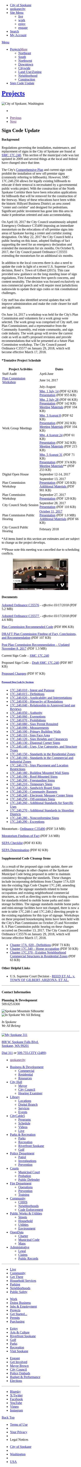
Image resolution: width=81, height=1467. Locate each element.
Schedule (24, 1123)
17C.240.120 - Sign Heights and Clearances (39, 739)
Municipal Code (28, 1239)
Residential (25, 1074)
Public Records (28, 1258)
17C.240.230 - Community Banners (33, 791)
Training (23, 1194)
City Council (26, 1089)
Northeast (24, 53)
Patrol (22, 1157)
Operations (25, 1187)
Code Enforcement (30, 1209)
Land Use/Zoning (30, 72)
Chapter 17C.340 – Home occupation (34, 948)
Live (21, 1131)
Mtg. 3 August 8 (50, 415)
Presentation (47, 395)
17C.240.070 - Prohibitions (28, 720)
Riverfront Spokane (31, 1146)
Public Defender (29, 1179)
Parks (22, 1138)
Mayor (22, 1086)
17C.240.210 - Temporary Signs (31, 784)
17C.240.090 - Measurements (29, 728)
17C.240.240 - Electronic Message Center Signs (41, 795)
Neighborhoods (28, 1206)
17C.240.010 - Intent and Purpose (32, 690)
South (22, 57)
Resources (25, 1078)
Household (25, 1221)
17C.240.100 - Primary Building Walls (35, 731)
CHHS (22, 1202)
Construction (26, 79)
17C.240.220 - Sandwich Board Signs (35, 788)
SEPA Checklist (12, 843)
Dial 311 (7, 1053)
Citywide (24, 68)
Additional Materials (53, 486)
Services (23, 1108)
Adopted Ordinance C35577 (21, 616)
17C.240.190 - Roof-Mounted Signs (34, 776)
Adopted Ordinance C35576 (20, 605)
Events (22, 1112)
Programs (24, 1119)
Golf (21, 1149)
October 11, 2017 (50, 511)
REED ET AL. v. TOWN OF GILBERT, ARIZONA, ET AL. (42, 978)
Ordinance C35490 (32, 829)
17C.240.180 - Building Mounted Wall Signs (39, 773)
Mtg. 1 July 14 (49, 391)
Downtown (25, 64)
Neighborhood (27, 75)
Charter (23, 1236)
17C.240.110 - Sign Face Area (30, 735)
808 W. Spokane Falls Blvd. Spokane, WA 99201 (20, 1043)
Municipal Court (29, 1172)
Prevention (25, 1164)
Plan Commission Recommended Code (27, 627)
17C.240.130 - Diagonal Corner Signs (35, 743)
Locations (24, 1101)
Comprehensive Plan (29, 169)
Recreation (25, 1142)
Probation (24, 1176)
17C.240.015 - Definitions (27, 694)
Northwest (25, 60)
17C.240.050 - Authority (26, 713)
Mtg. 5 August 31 (51, 454)
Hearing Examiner (30, 1093)
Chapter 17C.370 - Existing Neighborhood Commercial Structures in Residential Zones (39, 954)
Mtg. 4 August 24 (51, 435)
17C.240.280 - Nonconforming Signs (34, 818)
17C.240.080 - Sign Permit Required (34, 724)
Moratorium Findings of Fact (20, 836)
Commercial (26, 1071)
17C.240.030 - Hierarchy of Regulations (36, 701)
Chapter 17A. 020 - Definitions (30, 945)
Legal (22, 1251)
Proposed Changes (14, 673)
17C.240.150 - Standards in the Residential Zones (42, 754)
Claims (22, 1255)
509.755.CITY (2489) (31, 1053)
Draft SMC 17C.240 (45, 662)
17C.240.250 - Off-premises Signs (32, 799)
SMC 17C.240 (11, 155)
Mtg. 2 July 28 (49, 399)
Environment (26, 1228)
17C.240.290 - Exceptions (27, 821)
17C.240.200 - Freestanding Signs (32, 780)
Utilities (23, 1224)
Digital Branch (28, 1104)
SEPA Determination (15, 850)
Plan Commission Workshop (13, 380)
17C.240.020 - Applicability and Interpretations (41, 697)
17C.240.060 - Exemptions (27, 716)
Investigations (27, 1161)
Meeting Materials (51, 407)
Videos (22, 1127)
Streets (22, 1217)
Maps (22, 1243)
